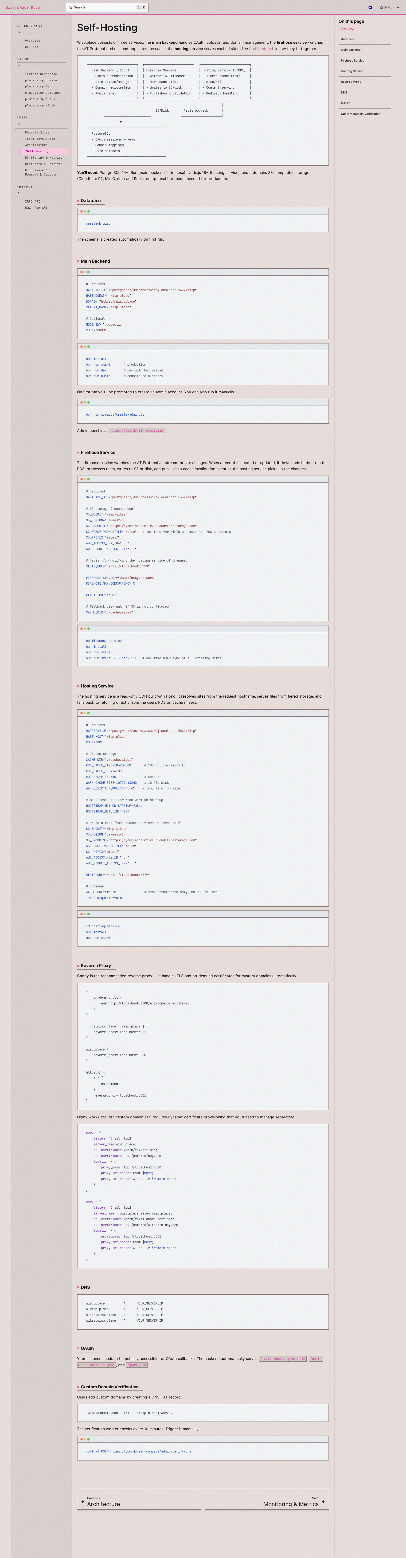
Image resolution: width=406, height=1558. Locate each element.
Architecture (260, 48)
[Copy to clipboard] (323, 61)
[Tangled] (370, 7)
